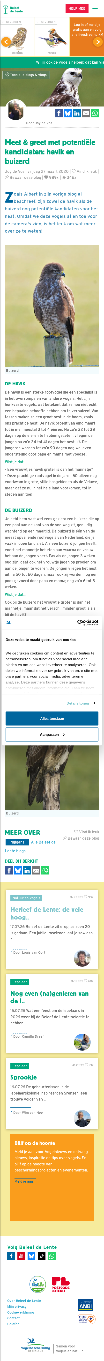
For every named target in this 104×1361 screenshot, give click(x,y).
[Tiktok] (41, 1256)
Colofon (13, 1324)
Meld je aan (24, 1181)
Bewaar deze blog (25, 177)
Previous (6, 42)
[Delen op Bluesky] (68, 113)
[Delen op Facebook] (59, 113)
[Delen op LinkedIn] (77, 113)
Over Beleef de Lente (24, 1301)
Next (98, 42)
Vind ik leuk (86, 171)
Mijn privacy (17, 1306)
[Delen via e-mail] (86, 113)
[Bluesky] (31, 1256)
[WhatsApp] (52, 1256)
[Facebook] (11, 1256)
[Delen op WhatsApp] (95, 113)
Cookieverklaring (20, 1312)
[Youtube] (21, 1256)
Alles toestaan (52, 718)
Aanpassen (49, 734)
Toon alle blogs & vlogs (28, 75)
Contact (13, 1318)
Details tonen (78, 703)
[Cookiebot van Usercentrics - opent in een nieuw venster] (77, 622)
